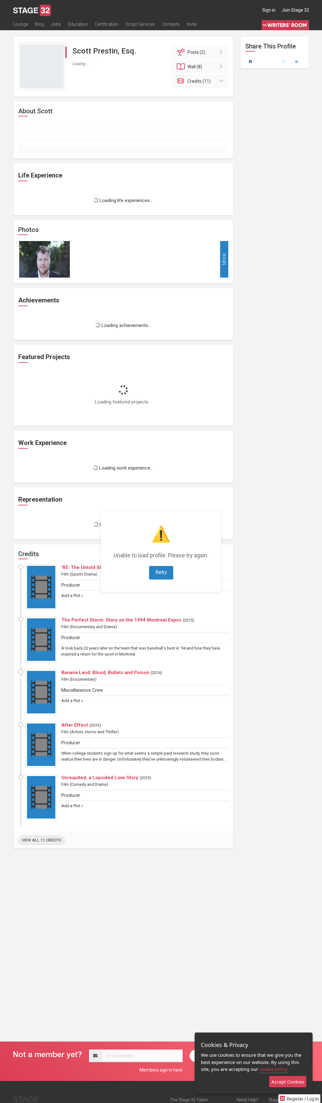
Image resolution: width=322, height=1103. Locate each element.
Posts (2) (196, 52)
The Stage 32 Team (189, 1099)
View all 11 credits (41, 840)
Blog (39, 24)
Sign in (268, 10)
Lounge (20, 24)
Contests (171, 24)
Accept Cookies (287, 1081)
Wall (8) (194, 66)
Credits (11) (199, 81)
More (224, 259)
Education (78, 24)
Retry (161, 572)
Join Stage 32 (295, 10)
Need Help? (247, 1099)
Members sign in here (161, 1069)
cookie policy (273, 1069)
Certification (107, 24)
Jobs (56, 24)
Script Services (140, 24)
